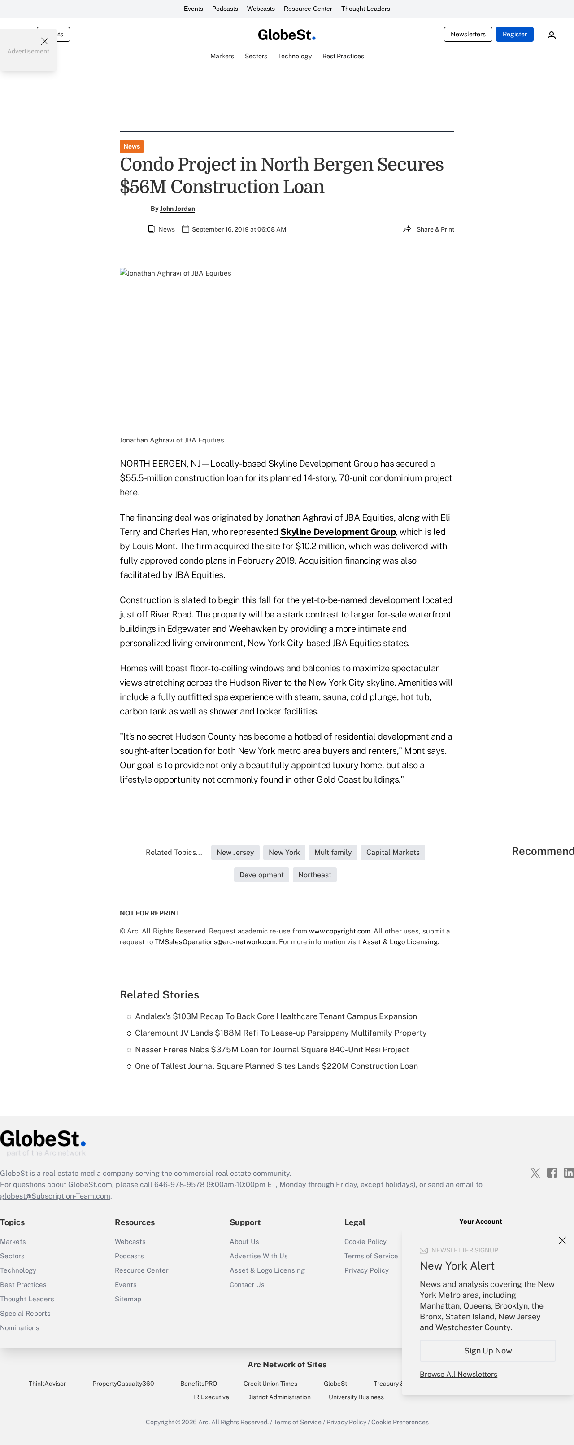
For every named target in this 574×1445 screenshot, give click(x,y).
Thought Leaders (365, 8)
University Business (356, 1397)
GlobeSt (335, 1383)
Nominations (19, 1327)
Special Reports (25, 1313)
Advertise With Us (259, 1256)
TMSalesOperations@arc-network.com (215, 942)
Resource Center (308, 8)
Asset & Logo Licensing (267, 1270)
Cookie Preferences (400, 1422)
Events (193, 8)
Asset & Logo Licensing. (400, 942)
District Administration (279, 1397)
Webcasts (261, 8)
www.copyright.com (339, 931)
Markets (13, 1241)
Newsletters (468, 34)
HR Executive (209, 1397)
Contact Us (247, 1284)
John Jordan (177, 208)
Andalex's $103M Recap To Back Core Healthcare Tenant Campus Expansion (276, 1016)
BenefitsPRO (198, 1383)
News (131, 146)
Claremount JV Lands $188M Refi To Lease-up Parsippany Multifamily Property (281, 1033)
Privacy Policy (346, 1422)
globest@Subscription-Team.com (55, 1196)
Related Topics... (174, 852)
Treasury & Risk (396, 1383)
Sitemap (128, 1299)
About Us (244, 1241)
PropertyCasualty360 (123, 1383)
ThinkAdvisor (47, 1383)
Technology (18, 1270)
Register (515, 34)
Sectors (12, 1256)
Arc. (204, 1422)
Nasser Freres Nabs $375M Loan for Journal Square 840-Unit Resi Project (272, 1049)
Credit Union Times (270, 1383)
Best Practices (23, 1284)
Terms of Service (298, 1422)
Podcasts (225, 8)
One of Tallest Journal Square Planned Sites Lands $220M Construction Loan (276, 1066)
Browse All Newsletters (458, 1374)
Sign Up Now (488, 1350)
